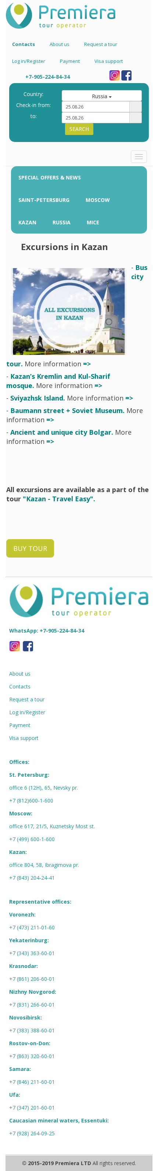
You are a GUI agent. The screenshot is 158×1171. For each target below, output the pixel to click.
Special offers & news (49, 177)
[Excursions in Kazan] (68, 311)
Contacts (19, 686)
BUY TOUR (30, 548)
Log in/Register (28, 61)
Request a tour (100, 44)
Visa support (108, 61)
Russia (62, 222)
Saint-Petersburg (43, 199)
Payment (70, 61)
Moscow (98, 199)
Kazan (27, 222)
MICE (93, 222)
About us (59, 44)
